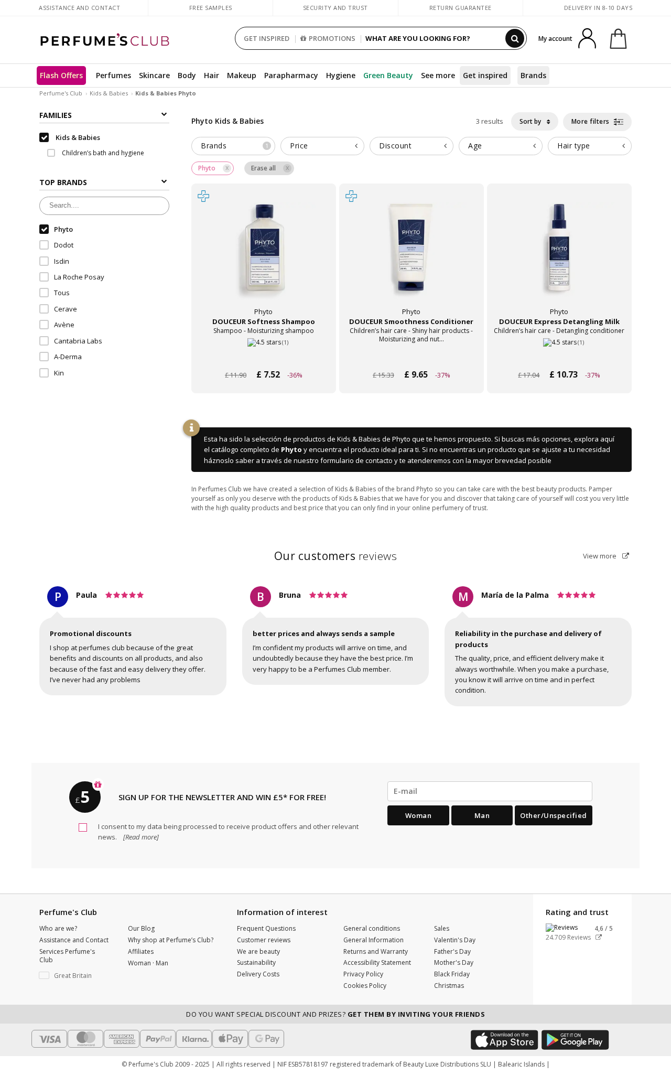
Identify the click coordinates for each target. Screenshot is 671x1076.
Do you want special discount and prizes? (335, 1014)
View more (600, 556)
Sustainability (256, 962)
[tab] (233, 146)
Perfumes (113, 75)
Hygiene (340, 75)
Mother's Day (453, 962)
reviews (335, 555)
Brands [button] (234, 145)
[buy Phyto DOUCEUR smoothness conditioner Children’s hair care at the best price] (411, 257)
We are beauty (258, 951)
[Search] (514, 38)
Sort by (531, 121)
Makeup (241, 75)
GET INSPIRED (266, 38)
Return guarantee (460, 8)
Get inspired (485, 75)
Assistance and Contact (79, 8)
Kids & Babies (109, 93)
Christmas (449, 985)
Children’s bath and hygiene (102, 152)
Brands (533, 75)
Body (187, 75)
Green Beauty (388, 75)
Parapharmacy (291, 75)
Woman (418, 815)
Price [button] (299, 145)
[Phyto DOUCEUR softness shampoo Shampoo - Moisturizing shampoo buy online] (264, 354)
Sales (441, 928)
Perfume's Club (60, 93)
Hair (211, 75)
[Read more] (140, 837)
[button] (75, 976)
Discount (395, 145)
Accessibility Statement (377, 962)
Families (55, 115)
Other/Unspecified (553, 815)
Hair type (573, 145)
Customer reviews (263, 939)
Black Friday (452, 974)
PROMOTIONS (332, 38)
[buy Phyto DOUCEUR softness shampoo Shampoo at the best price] (264, 257)
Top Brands (63, 183)
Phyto (291, 449)
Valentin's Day (454, 939)
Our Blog (141, 928)
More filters (591, 121)
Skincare (154, 75)
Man (482, 815)
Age (475, 145)
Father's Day (452, 951)
